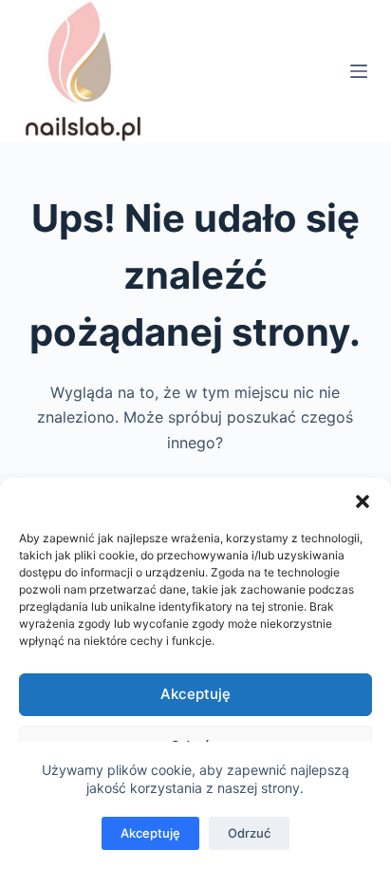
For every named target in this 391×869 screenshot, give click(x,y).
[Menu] (358, 71)
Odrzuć (249, 833)
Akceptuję (195, 694)
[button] (362, 501)
